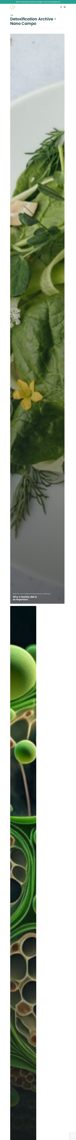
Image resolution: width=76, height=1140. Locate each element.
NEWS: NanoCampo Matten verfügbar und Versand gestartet (38, 2)
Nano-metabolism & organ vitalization (31, 593)
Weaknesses (47, 593)
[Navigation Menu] (65, 7)
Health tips (16, 593)
